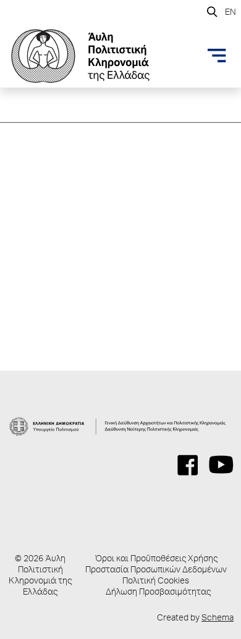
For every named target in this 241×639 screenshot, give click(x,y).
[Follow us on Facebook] (187, 465)
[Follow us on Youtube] (221, 465)
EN (230, 13)
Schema (217, 618)
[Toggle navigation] (217, 55)
